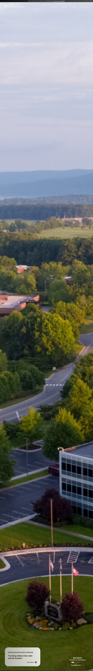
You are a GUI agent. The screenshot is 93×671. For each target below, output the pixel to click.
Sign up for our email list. (59, 1)
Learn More (30, 662)
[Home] (14, 6)
